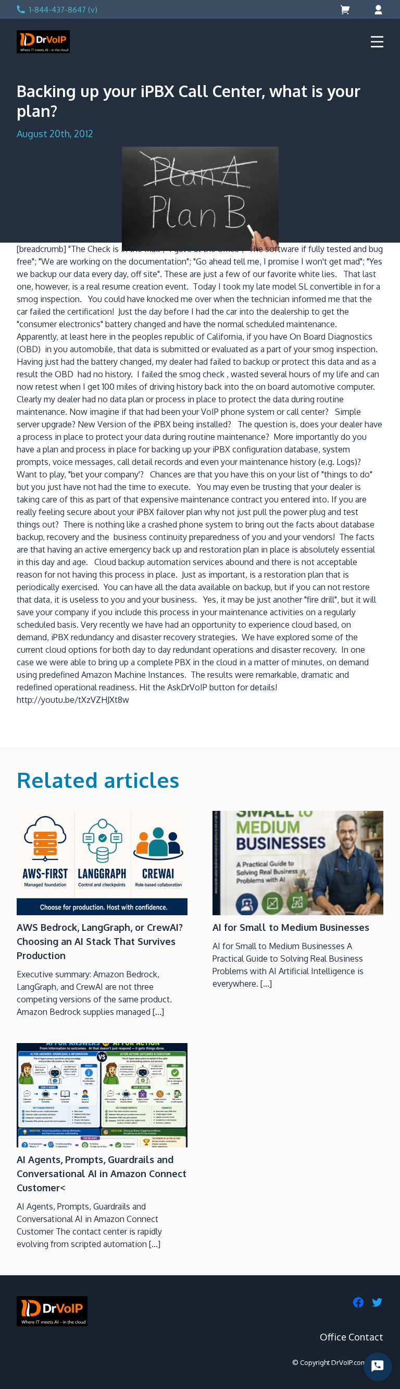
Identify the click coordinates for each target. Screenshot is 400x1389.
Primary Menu (377, 41)
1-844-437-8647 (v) (63, 10)
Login (377, 10)
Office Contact (351, 1337)
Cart (346, 10)
